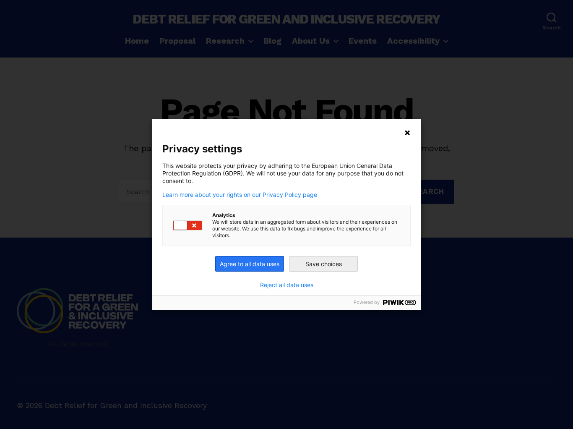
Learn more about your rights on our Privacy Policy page (239, 194)
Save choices (323, 263)
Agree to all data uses (249, 263)
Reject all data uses (286, 285)
